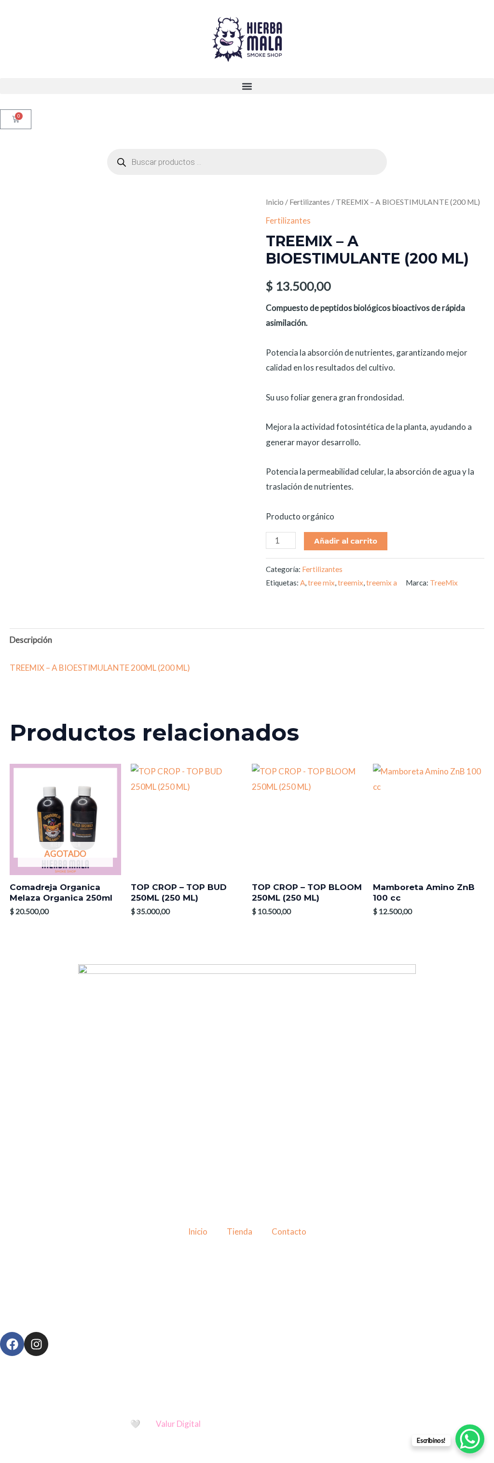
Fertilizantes (309, 202)
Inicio (275, 202)
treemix (350, 582)
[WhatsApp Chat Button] (469, 1438)
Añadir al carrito (345, 541)
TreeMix (444, 582)
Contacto (289, 1231)
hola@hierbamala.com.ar (258, 1295)
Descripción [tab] (31, 640)
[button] (247, 86)
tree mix (321, 582)
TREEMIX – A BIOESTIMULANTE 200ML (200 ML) (100, 668)
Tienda (239, 1231)
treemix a (381, 582)
